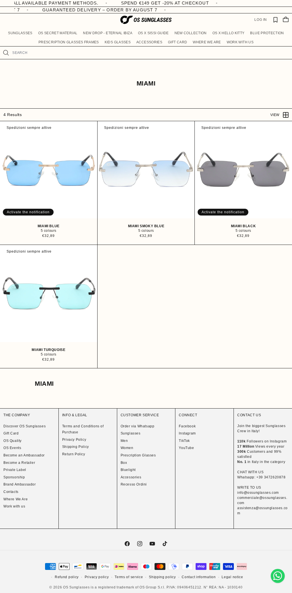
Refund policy (67, 577)
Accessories (131, 477)
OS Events (12, 448)
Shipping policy (162, 577)
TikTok (184, 441)
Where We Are (15, 499)
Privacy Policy (74, 440)
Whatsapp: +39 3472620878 (261, 477)
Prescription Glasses (138, 455)
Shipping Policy (75, 447)
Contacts (11, 492)
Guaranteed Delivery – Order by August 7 (94, 9)
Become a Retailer (19, 463)
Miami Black (243, 226)
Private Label (14, 470)
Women (127, 448)
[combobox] (149, 53)
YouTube (186, 448)
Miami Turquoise (48, 350)
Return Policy (73, 454)
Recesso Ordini (134, 484)
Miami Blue (49, 226)
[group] (48, 169)
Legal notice (232, 577)
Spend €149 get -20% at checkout (150, 3)
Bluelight (128, 470)
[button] (20, 33)
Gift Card (11, 433)
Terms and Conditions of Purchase (83, 429)
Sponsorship (14, 477)
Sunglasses (131, 433)
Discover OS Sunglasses (24, 426)
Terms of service (129, 577)
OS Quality (12, 441)
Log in (260, 20)
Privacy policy (97, 577)
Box (124, 463)
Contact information (199, 577)
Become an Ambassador (24, 455)
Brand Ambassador (19, 484)
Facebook (187, 426)
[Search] (6, 52)
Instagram (187, 433)
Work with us (14, 506)
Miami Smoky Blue (146, 226)
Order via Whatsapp (138, 426)
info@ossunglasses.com (258, 493)
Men (124, 441)
